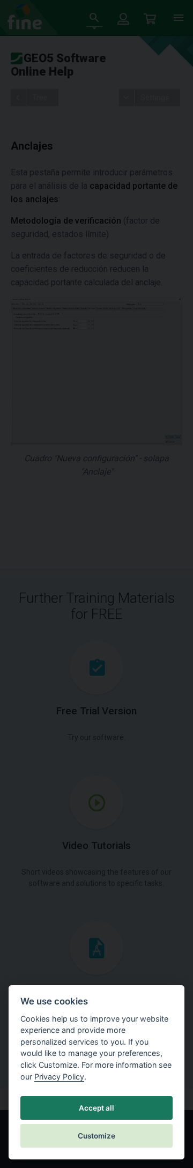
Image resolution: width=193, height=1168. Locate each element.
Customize (96, 1136)
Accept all (96, 1108)
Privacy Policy (59, 1076)
